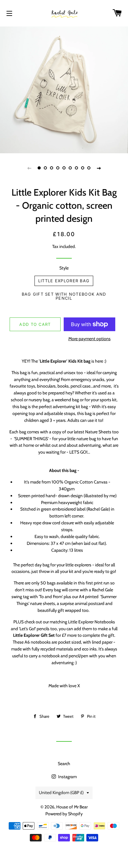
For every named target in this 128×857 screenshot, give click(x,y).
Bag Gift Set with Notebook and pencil (64, 296)
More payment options (89, 338)
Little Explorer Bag (64, 280)
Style (64, 268)
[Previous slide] (29, 168)
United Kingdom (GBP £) (61, 792)
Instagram (67, 776)
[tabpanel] (64, 89)
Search (64, 763)
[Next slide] (99, 168)
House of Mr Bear (72, 807)
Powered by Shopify (64, 814)
